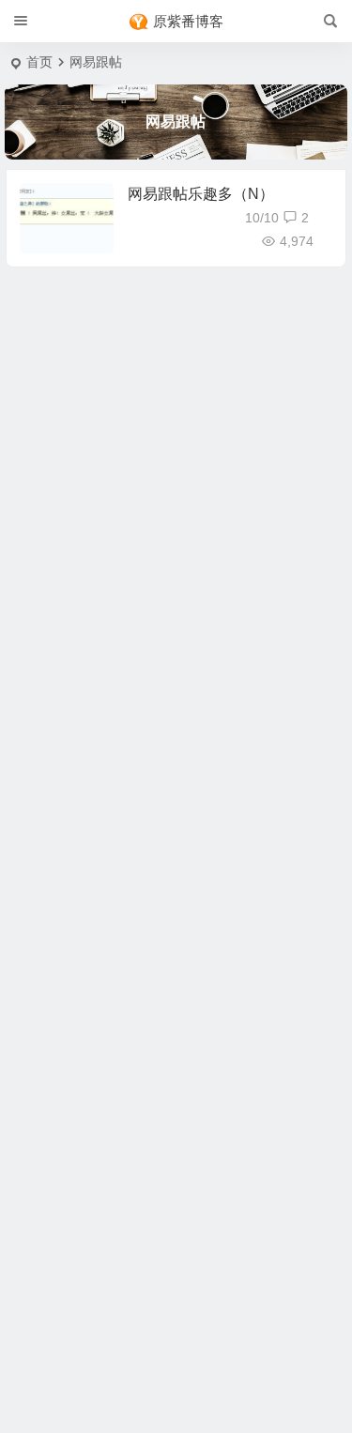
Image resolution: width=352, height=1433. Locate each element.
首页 (39, 61)
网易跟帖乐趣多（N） (201, 194)
